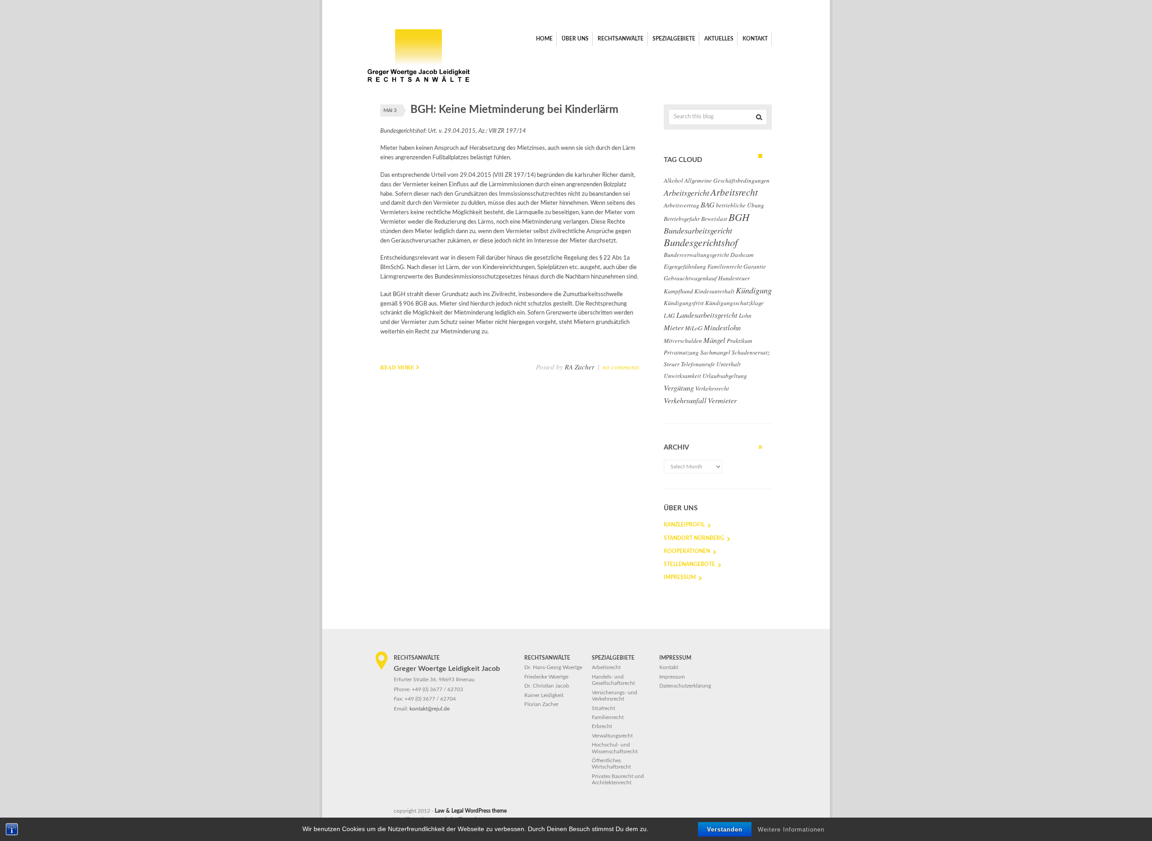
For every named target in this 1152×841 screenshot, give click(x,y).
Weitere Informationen (791, 829)
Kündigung (754, 290)
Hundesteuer (734, 278)
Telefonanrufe (698, 364)
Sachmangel (715, 352)
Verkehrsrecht (712, 388)
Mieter (674, 327)
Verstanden (724, 829)
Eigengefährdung (685, 266)
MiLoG (693, 328)
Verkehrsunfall (685, 400)
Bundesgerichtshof (701, 242)
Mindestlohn (722, 327)
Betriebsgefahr (682, 219)
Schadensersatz (751, 352)
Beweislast (714, 219)
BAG (708, 204)
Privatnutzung (681, 352)
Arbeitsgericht (686, 193)
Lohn (745, 315)
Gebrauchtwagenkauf (690, 278)
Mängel (714, 340)
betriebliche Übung (740, 205)
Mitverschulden (683, 341)
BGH (739, 217)
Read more (397, 367)
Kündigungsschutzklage (734, 303)
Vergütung (679, 387)
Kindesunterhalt (714, 291)
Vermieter (722, 400)
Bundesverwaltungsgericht (696, 255)
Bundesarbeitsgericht (698, 230)
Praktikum (739, 341)
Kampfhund (678, 291)
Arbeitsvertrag (681, 205)
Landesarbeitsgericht (707, 314)
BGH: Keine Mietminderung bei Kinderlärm (514, 109)
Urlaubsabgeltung (724, 376)
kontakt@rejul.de (430, 708)
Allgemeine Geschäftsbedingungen (727, 180)
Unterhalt (728, 364)
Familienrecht (724, 266)
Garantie (754, 266)
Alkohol (673, 180)
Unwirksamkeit (682, 376)
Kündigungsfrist (684, 303)
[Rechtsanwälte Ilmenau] (418, 86)
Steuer (672, 364)
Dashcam (742, 255)
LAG (669, 315)
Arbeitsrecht (734, 192)
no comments (621, 366)
